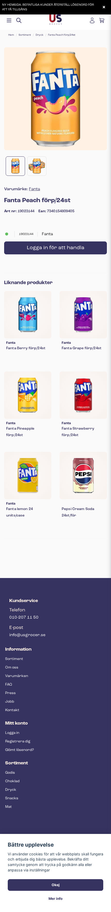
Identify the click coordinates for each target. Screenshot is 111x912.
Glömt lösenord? (19, 750)
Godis (10, 773)
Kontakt (12, 710)
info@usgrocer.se (27, 635)
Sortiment (25, 35)
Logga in (12, 733)
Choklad (12, 781)
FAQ (8, 685)
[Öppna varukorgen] (102, 20)
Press (10, 693)
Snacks (11, 798)
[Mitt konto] (92, 20)
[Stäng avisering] (103, 7)
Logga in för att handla (55, 247)
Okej (56, 885)
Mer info (55, 898)
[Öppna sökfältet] (19, 20)
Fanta (34, 189)
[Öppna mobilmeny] (9, 20)
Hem (11, 35)
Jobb (9, 702)
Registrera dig (17, 741)
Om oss (11, 668)
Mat (8, 807)
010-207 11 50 (23, 617)
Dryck (39, 35)
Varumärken (16, 676)
